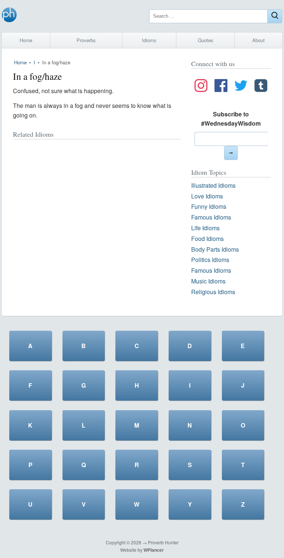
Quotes (205, 40)
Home (26, 40)
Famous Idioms (211, 217)
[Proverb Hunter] (9, 16)
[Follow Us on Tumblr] (260, 87)
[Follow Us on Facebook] (220, 87)
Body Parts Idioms (215, 249)
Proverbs (86, 40)
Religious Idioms (213, 291)
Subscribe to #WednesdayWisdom (231, 119)
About (258, 40)
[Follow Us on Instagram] (201, 87)
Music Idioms (208, 281)
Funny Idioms (208, 206)
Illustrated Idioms (213, 185)
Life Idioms (205, 228)
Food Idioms (207, 238)
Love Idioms (207, 196)
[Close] (274, 16)
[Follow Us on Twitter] (240, 87)
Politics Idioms (210, 259)
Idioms (149, 40)
